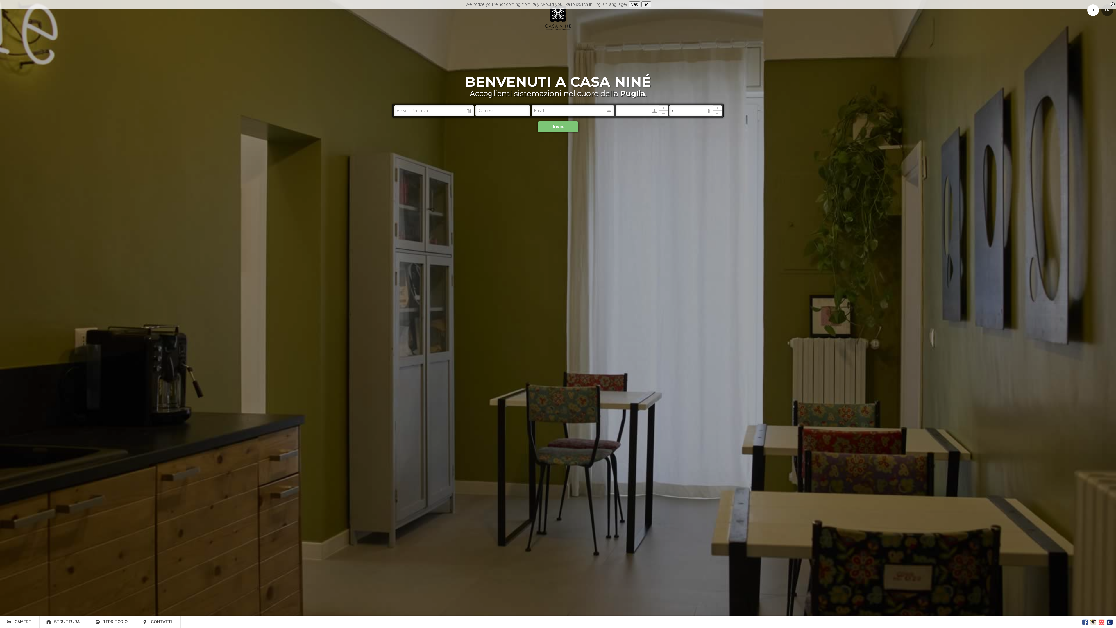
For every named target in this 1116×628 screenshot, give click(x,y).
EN (1107, 10)
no (646, 4)
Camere (23, 622)
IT (1093, 10)
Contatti (161, 622)
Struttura (67, 622)
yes (634, 4)
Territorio (115, 622)
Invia (558, 126)
